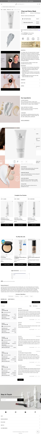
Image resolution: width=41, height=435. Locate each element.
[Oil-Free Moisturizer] (34, 209)
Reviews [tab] (4, 299)
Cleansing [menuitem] (17, 296)
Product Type (9, 9)
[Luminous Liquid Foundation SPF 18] (34, 247)
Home (1, 9)
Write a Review (37, 302)
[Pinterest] (35, 412)
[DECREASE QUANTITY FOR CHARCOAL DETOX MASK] (22, 27)
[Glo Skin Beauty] (19, 4)
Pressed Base (3, 257)
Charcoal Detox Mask (18, 219)
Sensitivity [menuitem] (26, 296)
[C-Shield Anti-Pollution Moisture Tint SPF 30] (20, 247)
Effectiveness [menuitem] (11, 296)
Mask (12, 9)
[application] (38, 432)
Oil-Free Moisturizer (31, 219)
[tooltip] (8, 285)
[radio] (30, 22)
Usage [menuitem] (31, 296)
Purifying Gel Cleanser (5, 219)
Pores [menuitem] (22, 296)
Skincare (4, 9)
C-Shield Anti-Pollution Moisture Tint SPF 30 (20, 258)
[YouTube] (25, 412)
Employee (20, 433)
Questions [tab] (11, 299)
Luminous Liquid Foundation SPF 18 (34, 258)
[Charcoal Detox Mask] (20, 209)
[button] (35, 13)
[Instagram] (15, 412)
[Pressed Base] (7, 247)
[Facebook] (5, 412)
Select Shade (7, 264)
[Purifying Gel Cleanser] (7, 209)
